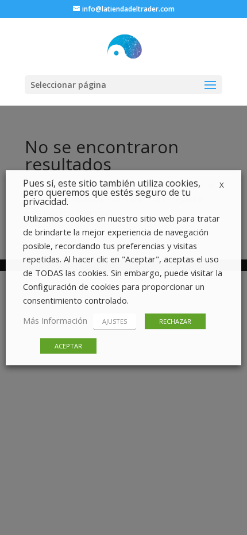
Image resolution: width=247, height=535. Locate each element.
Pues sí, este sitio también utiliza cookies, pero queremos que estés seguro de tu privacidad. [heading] (111, 193)
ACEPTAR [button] (68, 346)
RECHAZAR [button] (175, 321)
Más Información (55, 320)
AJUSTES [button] (114, 321)
